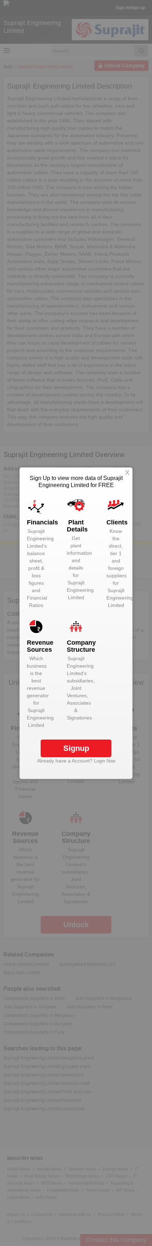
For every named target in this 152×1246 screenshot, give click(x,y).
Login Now (104, 761)
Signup (76, 748)
